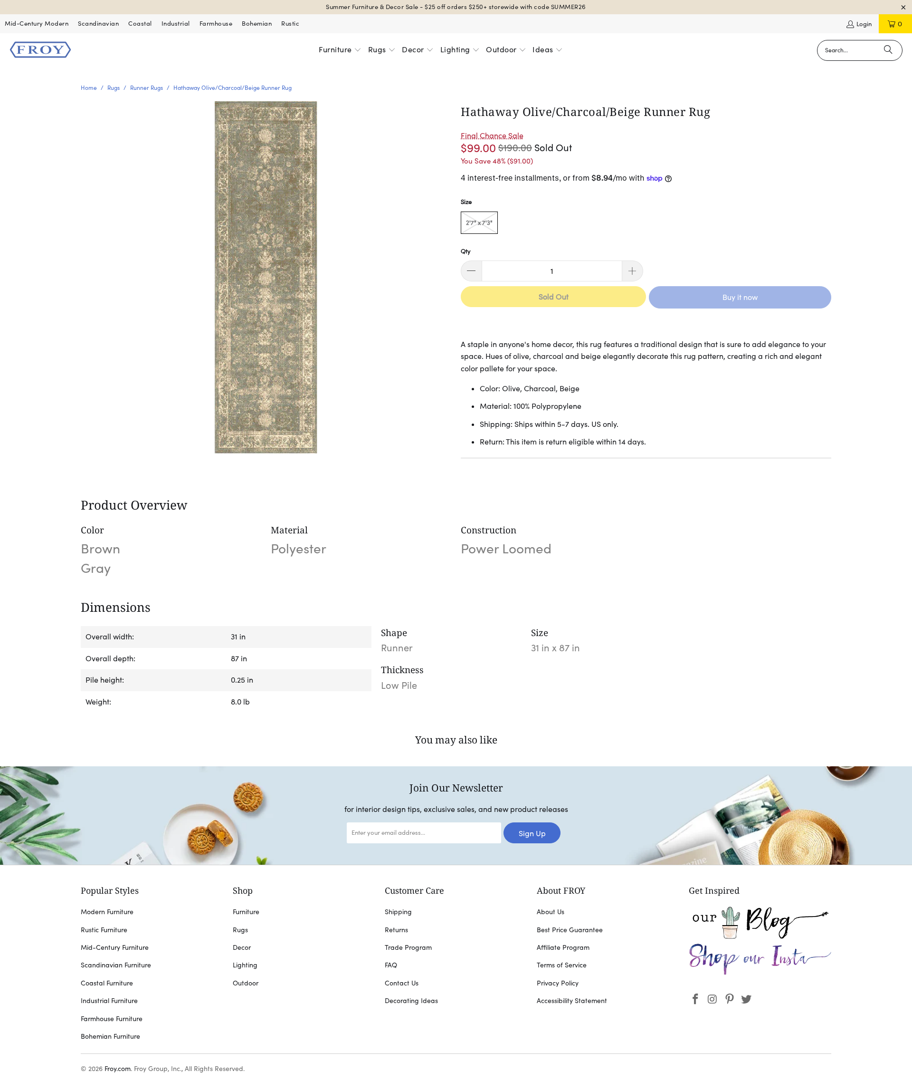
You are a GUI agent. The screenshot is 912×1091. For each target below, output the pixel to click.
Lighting (245, 965)
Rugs (240, 930)
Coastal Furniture (107, 983)
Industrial (176, 23)
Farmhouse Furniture (111, 1018)
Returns (396, 930)
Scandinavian (98, 23)
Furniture (246, 912)
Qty (466, 251)
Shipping (398, 912)
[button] (340, 50)
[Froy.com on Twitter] (747, 999)
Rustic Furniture (104, 930)
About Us (550, 912)
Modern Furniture (107, 912)
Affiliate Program (563, 947)
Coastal (140, 23)
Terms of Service (562, 965)
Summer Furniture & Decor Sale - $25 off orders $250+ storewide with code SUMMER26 (456, 7)
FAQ (391, 965)
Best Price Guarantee (570, 930)
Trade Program (408, 947)
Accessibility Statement (572, 1000)
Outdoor (245, 983)
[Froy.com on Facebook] (696, 999)
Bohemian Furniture (110, 1036)
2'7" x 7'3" (479, 223)
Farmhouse (216, 23)
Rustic (290, 23)
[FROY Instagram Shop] (760, 973)
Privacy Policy (558, 983)
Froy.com (117, 1068)
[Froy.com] (40, 50)
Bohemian (257, 23)
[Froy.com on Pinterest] (729, 999)
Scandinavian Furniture (116, 965)
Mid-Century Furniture (115, 947)
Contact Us (401, 983)
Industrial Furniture (109, 1000)
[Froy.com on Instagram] (713, 999)
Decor (242, 947)
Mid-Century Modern (36, 23)
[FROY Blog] (760, 936)
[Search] (888, 50)
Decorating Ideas (411, 1000)
